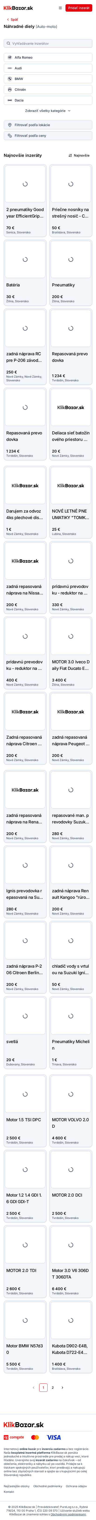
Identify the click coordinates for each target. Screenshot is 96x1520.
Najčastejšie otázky (17, 1486)
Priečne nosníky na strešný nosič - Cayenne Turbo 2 (70, 216)
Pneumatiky (63, 284)
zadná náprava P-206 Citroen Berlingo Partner (25, 973)
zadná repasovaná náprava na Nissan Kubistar (24, 593)
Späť (14, 19)
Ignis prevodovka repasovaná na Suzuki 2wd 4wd (25, 897)
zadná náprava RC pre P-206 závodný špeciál (24, 360)
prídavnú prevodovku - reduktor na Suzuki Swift (70, 593)
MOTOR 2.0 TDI (21, 1270)
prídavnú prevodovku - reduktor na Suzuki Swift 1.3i (24, 668)
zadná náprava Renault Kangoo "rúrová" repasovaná (70, 897)
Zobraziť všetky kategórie (45, 111)
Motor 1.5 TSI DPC (23, 1119)
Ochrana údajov (76, 1486)
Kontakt (9, 1491)
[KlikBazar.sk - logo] (24, 1424)
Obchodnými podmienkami (68, 1514)
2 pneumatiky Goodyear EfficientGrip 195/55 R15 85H (25, 216)
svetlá (12, 1041)
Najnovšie (81, 155)
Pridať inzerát (78, 8)
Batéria (13, 284)
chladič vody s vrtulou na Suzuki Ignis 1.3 (70, 973)
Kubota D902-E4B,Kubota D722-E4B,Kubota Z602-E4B (70, 1352)
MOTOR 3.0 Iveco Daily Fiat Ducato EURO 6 (70, 668)
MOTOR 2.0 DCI (67, 1195)
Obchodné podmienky (47, 1486)
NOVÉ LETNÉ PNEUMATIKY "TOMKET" (70, 518)
